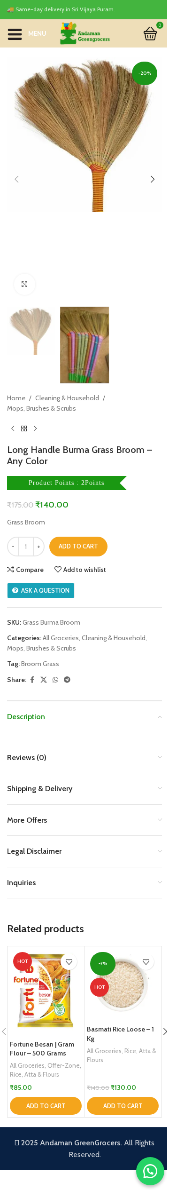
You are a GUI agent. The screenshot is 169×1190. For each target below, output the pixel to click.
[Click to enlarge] (24, 284)
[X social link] (44, 680)
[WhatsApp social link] (55, 680)
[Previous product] (12, 429)
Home (16, 398)
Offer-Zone (63, 1065)
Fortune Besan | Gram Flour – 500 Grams (42, 1049)
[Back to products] (24, 429)
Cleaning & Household (67, 398)
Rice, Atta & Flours (34, 1074)
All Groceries (61, 638)
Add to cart (78, 546)
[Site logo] (84, 32)
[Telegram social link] (67, 680)
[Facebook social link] (32, 680)
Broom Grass (40, 663)
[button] (16, 179)
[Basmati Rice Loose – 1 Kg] (123, 985)
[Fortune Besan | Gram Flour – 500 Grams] (46, 992)
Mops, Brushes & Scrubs (41, 408)
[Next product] (35, 429)
